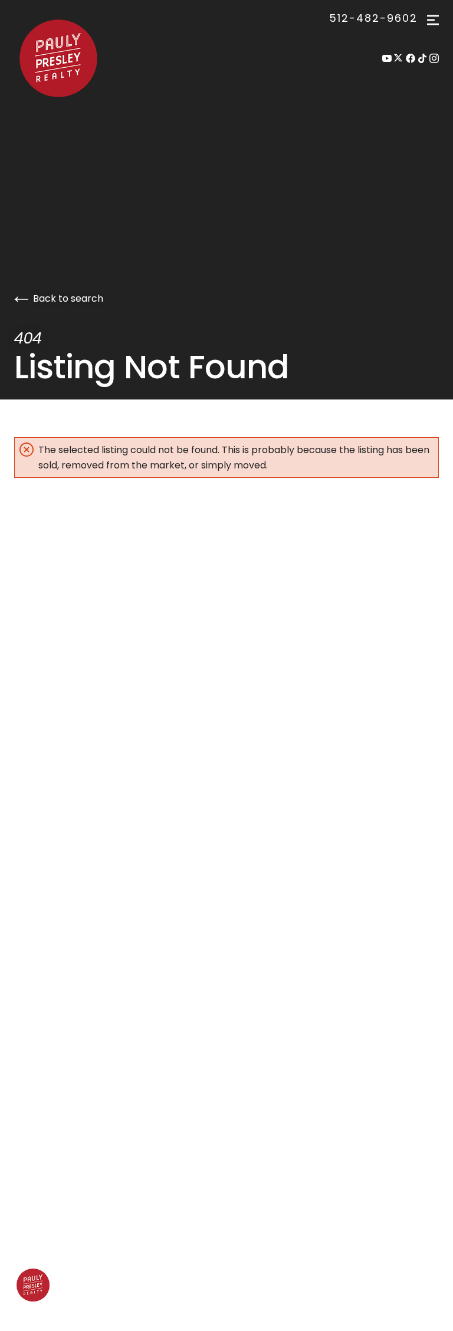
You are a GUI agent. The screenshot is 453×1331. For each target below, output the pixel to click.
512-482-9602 (373, 18)
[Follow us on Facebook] (410, 58)
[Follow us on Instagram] (434, 58)
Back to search (68, 298)
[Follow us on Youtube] (387, 58)
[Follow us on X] (398, 58)
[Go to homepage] (74, 58)
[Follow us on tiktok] (422, 58)
